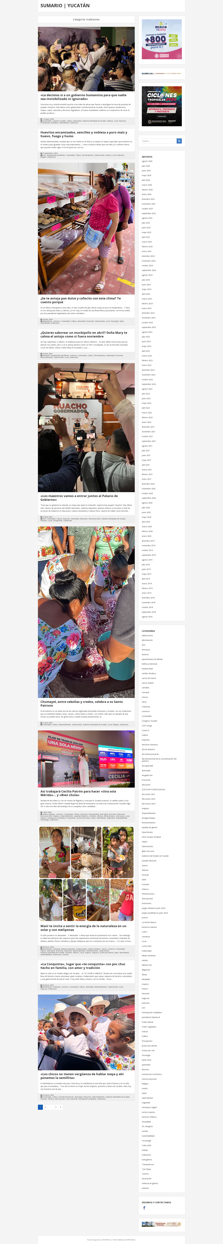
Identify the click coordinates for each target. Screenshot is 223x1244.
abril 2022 (146, 408)
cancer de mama (149, 678)
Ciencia (104, 949)
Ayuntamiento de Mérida (56, 155)
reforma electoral (149, 1079)
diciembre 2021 (148, 427)
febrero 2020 (147, 531)
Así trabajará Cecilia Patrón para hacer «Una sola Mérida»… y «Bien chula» (78, 793)
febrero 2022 (147, 417)
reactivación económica (152, 1074)
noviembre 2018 (148, 602)
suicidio (145, 1131)
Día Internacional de (66, 1097)
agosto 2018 (147, 616)
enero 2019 (146, 593)
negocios (95, 953)
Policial (145, 1031)
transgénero (147, 1159)
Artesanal (45, 355)
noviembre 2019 (148, 545)
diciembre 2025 (148, 199)
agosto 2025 (147, 218)
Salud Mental (64, 123)
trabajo (145, 1150)
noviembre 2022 (148, 374)
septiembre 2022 (149, 384)
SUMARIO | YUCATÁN (65, 5)
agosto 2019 (147, 560)
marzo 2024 (147, 299)
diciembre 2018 (148, 597)
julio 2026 (146, 166)
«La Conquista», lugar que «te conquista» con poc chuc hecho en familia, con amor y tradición (83, 966)
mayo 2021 (146, 460)
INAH (144, 879)
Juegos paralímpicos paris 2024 (155, 913)
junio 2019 (146, 569)
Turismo (65, 955)
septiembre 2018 (149, 612)
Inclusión (44, 521)
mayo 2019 (146, 574)
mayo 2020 (146, 517)
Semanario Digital (149, 1107)
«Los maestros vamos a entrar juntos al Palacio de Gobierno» (79, 498)
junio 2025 (146, 227)
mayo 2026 (146, 175)
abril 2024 (146, 294)
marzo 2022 (147, 412)
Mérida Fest (147, 965)
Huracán (145, 875)
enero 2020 (146, 536)
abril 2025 (146, 237)
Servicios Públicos (149, 1117)
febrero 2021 (147, 474)
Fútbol (144, 841)
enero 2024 (146, 308)
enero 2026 (146, 194)
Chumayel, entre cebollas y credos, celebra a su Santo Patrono (82, 704)
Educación (84, 519)
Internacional (60, 1099)
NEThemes (131, 1240)
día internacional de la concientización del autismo (159, 760)
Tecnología (45, 820)
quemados (146, 1064)
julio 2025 (146, 223)
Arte (44, 155)
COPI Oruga (147, 725)
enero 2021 (146, 479)
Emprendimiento (47, 357)
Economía (90, 321)
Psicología (114, 321)
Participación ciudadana (49, 123)
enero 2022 (146, 422)
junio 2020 (146, 512)
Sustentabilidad (121, 818)
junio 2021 (146, 455)
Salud (122, 321)
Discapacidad (94, 814)
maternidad (146, 951)
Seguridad (110, 818)
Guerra (145, 865)
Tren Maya (146, 1169)
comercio (56, 321)
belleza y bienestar (68, 949)
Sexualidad (146, 1121)
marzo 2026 (147, 185)
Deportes (66, 519)
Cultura (69, 121)
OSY (143, 1008)
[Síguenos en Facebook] (144, 1208)
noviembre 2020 (148, 488)
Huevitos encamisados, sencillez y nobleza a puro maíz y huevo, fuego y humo (84, 134)
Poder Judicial (147, 1022)
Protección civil (148, 1050)
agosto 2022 (147, 389)
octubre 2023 (147, 322)
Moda (144, 974)
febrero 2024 (147, 303)
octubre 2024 (147, 265)
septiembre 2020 (149, 498)
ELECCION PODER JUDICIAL (153, 789)
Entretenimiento (92, 951)
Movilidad (146, 979)
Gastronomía (99, 155)
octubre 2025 (147, 208)
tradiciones (74, 123)
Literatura (146, 936)
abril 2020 (146, 522)
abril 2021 (146, 465)
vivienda (145, 1188)
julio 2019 (146, 564)
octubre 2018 (147, 607)
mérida (145, 960)
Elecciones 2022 (148, 799)
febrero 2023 (147, 360)
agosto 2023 (147, 332)
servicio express (148, 1112)
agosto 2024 (147, 275)
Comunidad (46, 121)
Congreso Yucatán (59, 121)
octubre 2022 (147, 379)
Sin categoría (147, 1126)
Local (116, 121)
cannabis (145, 687)
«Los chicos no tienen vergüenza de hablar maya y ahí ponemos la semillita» (82, 1076)
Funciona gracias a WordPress (99, 1240)
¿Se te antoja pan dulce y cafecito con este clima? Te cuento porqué (81, 300)
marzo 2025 (147, 242)
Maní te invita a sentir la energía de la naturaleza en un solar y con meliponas (83, 928)
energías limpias (148, 818)
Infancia (110, 121)
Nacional (122, 121)
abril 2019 (146, 579)
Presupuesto (57, 521)
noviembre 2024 (148, 261)
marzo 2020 (147, 526)
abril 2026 (146, 180)
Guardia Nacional (149, 860)
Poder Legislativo (149, 1027)
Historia (108, 155)
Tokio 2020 (146, 1145)
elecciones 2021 (148, 794)
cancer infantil (147, 683)
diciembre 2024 (148, 256)
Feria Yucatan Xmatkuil (151, 837)
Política (145, 1036)
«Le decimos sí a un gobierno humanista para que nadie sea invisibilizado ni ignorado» (83, 97)
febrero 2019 (147, 588)
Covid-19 (145, 730)
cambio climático (48, 814)
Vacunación (146, 1178)
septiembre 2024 (149, 270)
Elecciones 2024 (94, 519)
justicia (145, 917)
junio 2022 (146, 398)
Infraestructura (109, 816)
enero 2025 (146, 251)
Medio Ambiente (149, 955)
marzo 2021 (147, 469)
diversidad (77, 121)
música (145, 988)
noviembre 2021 (148, 431)
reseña (145, 1088)
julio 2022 (146, 393)
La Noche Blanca (149, 922)
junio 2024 (146, 284)
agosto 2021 (147, 446)
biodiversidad (81, 949)
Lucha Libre (147, 946)
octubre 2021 (147, 436)
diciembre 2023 (148, 313)
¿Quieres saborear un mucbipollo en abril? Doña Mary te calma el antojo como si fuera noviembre (84, 334)
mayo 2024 (146, 289)
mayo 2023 (146, 346)
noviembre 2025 (148, 204)
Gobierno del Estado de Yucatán (94, 121)
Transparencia (148, 1164)
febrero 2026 (147, 189)
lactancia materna (149, 927)
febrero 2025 (147, 246)
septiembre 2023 (149, 327)
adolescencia (147, 635)
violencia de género (150, 1183)
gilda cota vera (148, 851)
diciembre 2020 (148, 484)
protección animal (83, 818)
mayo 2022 (146, 403)
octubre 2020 (147, 493)
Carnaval (145, 692)
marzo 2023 (147, 356)
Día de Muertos (87, 155)
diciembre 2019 (148, 541)
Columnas (146, 706)
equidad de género (81, 816)
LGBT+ (145, 932)
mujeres (43, 818)
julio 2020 (146, 507)
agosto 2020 (147, 503)
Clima (144, 702)
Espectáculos (147, 832)
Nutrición (120, 155)
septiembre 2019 (149, 555)
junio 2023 (146, 341)
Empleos (56, 816)
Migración (146, 970)
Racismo (145, 1069)
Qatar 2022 (146, 1060)
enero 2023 (146, 365)
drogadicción (147, 775)
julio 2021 (146, 450)
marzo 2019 (147, 583)
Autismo (145, 654)
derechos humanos (150, 744)
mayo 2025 (146, 232)
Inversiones (120, 816)
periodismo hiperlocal (151, 1017)
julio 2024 (146, 280)
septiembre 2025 (149, 213)
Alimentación (47, 321)
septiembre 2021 (149, 441)
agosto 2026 (147, 161)
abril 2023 (146, 351)
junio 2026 (146, 170)
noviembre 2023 (148, 317)
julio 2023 (146, 336)
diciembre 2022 (148, 370)
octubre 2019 (147, 550)
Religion (43, 157)
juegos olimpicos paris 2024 (153, 908)
